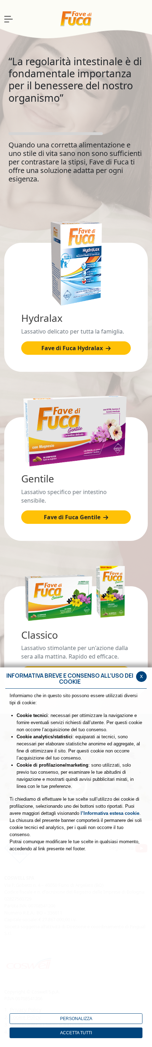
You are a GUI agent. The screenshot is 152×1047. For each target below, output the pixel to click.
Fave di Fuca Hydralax (72, 348)
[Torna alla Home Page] (75, 19)
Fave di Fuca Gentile (73, 517)
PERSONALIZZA (76, 1018)
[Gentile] (76, 430)
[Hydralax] (76, 263)
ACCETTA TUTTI (76, 1032)
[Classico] (76, 593)
